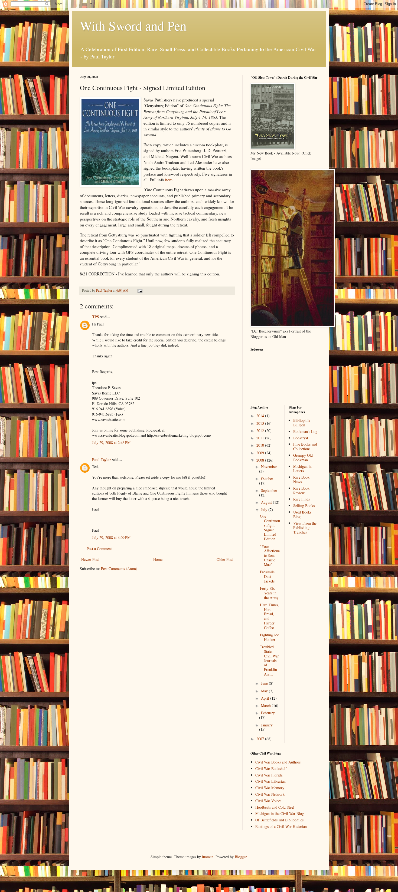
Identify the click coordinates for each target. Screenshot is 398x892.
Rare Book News (301, 479)
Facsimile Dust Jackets (267, 576)
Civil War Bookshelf (271, 768)
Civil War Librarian (270, 781)
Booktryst (300, 437)
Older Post (225, 559)
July (264, 509)
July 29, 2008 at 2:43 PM (111, 442)
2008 (260, 460)
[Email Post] (139, 290)
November (269, 466)
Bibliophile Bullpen (301, 422)
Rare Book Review (301, 490)
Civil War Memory (269, 787)
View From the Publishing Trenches (305, 528)
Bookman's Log (305, 431)
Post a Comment (99, 548)
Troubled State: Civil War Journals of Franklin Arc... (269, 660)
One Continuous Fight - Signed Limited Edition (270, 527)
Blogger (241, 856)
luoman (207, 856)
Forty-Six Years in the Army (269, 593)
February (268, 712)
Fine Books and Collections (305, 446)
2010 (260, 445)
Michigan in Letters (302, 468)
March (266, 705)
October (267, 478)
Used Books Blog (302, 514)
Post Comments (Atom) (119, 568)
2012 (260, 430)
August (267, 502)
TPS (95, 317)
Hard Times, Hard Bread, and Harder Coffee (269, 616)
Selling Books (304, 505)
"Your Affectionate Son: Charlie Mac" (270, 555)
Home (157, 559)
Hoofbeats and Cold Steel (274, 807)
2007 (260, 738)
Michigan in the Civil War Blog (279, 813)
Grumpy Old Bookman (303, 457)
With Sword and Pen (133, 25)
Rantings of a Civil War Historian (281, 826)
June (265, 683)
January (267, 725)
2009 (260, 452)
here (168, 179)
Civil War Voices (268, 800)
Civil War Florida (268, 775)
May (265, 690)
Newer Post (90, 559)
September (269, 490)
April (265, 698)
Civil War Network (270, 794)
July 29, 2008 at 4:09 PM (111, 537)
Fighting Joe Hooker (269, 637)
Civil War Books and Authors (278, 762)
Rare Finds (301, 499)
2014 (260, 415)
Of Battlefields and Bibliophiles (279, 819)
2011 (260, 437)
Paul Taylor (101, 459)
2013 (260, 423)
